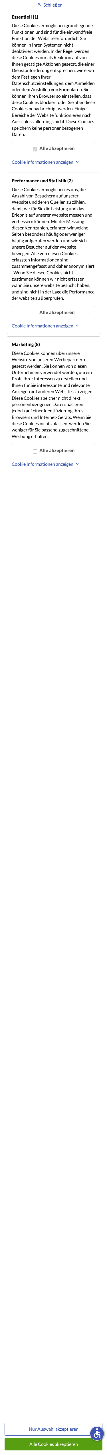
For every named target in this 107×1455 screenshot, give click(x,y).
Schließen (52, 4)
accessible (97, 1433)
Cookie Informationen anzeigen (42, 162)
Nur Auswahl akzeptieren (53, 1429)
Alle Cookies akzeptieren (53, 1444)
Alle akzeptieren (56, 148)
